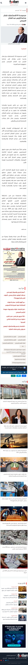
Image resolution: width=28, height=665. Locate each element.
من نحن (19, 663)
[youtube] (1, 660)
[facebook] (24, 376)
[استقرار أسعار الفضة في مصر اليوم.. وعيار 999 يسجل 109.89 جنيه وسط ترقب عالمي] (14, 537)
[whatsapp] (13, 376)
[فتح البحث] (1, 3)
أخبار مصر (17, 10)
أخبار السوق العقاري (11, 655)
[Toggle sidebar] (25, 3)
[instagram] (3, 660)
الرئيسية (24, 10)
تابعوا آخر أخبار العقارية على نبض (13, 372)
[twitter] (18, 376)
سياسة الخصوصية (14, 663)
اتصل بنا (9, 663)
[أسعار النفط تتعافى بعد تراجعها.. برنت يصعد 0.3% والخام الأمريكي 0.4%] (14, 440)
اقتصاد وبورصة (11, 658)
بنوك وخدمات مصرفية (21, 658)
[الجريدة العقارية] (23, 655)
